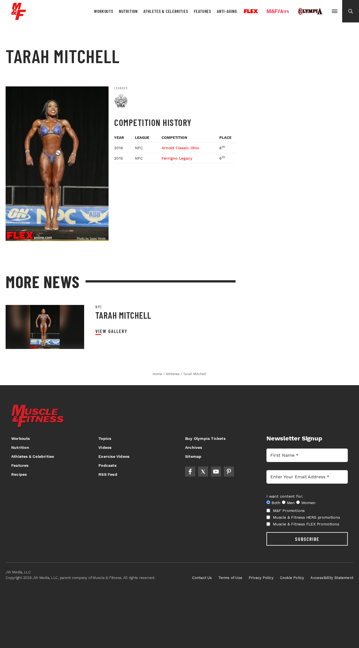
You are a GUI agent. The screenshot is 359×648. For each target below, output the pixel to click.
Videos (104, 447)
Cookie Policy (292, 578)
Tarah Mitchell (123, 315)
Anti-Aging (227, 11)
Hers (278, 11)
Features (202, 11)
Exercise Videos (113, 456)
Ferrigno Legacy (177, 158)
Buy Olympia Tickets (205, 438)
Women (308, 502)
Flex (251, 11)
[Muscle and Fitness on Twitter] (203, 472)
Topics (104, 438)
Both (275, 502)
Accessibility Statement (331, 578)
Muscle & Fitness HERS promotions (306, 517)
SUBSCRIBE (307, 539)
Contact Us (202, 578)
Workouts (103, 11)
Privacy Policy (261, 578)
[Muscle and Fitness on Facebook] (190, 472)
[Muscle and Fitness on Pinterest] (229, 472)
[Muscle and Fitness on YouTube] (216, 472)
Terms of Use (230, 578)
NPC (98, 307)
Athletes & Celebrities (165, 11)
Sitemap (193, 456)
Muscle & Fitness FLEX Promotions (306, 524)
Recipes (19, 474)
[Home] (18, 17)
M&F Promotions (289, 510)
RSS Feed (107, 474)
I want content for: (284, 496)
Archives (193, 447)
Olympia (310, 11)
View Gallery (111, 331)
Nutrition (128, 11)
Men (291, 502)
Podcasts (107, 465)
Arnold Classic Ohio (180, 148)
